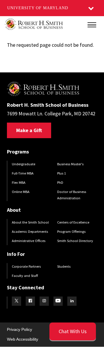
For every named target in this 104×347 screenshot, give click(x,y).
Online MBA (20, 192)
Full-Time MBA (23, 173)
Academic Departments (30, 231)
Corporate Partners (26, 266)
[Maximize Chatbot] (96, 125)
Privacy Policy (19, 329)
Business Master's (70, 164)
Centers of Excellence (73, 222)
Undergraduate (23, 164)
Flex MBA (18, 182)
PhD (60, 182)
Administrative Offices (28, 241)
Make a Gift (29, 130)
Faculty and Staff (25, 275)
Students (63, 266)
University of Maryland (37, 8)
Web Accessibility (22, 339)
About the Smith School (30, 222)
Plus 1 (61, 173)
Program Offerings (71, 231)
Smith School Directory (75, 241)
